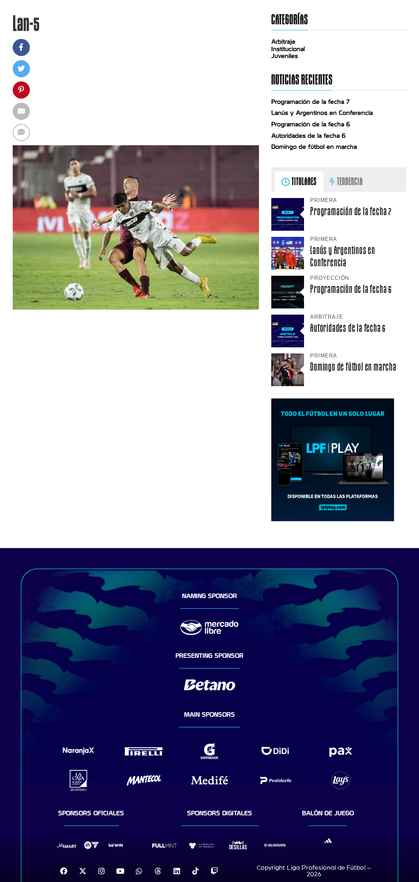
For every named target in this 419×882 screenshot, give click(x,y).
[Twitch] (214, 871)
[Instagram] (101, 871)
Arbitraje (283, 41)
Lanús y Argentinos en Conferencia (322, 113)
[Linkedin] (176, 871)
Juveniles (284, 56)
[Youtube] (120, 871)
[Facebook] (63, 871)
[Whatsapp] (139, 871)
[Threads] (158, 871)
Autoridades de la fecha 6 (308, 136)
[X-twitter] (82, 871)
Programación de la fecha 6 (310, 124)
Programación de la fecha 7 (310, 102)
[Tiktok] (195, 871)
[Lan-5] (136, 307)
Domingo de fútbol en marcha (314, 147)
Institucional (288, 49)
